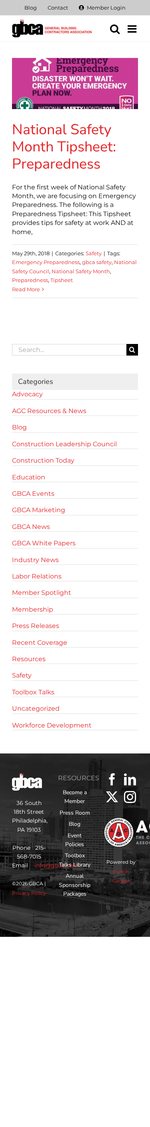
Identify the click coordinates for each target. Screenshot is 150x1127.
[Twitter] (112, 797)
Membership (32, 609)
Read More (26, 289)
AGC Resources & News (49, 411)
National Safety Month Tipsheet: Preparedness (64, 147)
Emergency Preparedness (46, 262)
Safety (94, 253)
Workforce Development (52, 725)
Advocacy (27, 394)
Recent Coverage (39, 642)
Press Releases (35, 626)
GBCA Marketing (38, 510)
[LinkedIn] (130, 779)
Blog (19, 427)
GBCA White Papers (44, 543)
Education (28, 477)
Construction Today (43, 460)
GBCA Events (33, 493)
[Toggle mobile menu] (133, 29)
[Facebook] (112, 779)
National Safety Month (81, 271)
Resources (29, 659)
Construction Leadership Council (64, 444)
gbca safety (97, 262)
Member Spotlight (41, 592)
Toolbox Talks (33, 692)
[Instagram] (130, 797)
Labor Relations (37, 576)
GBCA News (31, 527)
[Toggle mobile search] (115, 29)
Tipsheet (61, 280)
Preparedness (30, 280)
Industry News (35, 560)
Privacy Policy (29, 893)
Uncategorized (36, 708)
